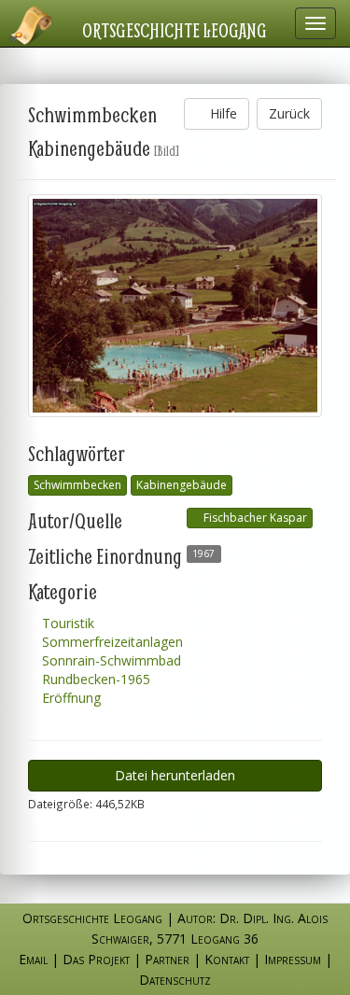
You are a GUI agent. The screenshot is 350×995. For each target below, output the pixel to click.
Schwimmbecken (77, 485)
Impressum (292, 959)
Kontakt (226, 959)
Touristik (66, 623)
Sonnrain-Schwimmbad (109, 660)
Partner (167, 959)
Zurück (289, 113)
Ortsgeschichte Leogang (174, 30)
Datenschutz (175, 979)
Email (33, 959)
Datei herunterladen (175, 775)
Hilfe (221, 113)
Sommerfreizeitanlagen (110, 642)
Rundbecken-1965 (94, 679)
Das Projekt (96, 959)
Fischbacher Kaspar (254, 518)
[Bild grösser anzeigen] (175, 306)
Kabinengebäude (181, 485)
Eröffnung (69, 698)
